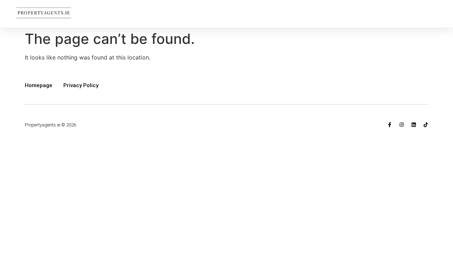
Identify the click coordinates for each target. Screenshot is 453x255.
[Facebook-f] (389, 124)
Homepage (38, 85)
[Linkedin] (413, 124)
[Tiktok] (425, 124)
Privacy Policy (80, 85)
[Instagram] (401, 124)
